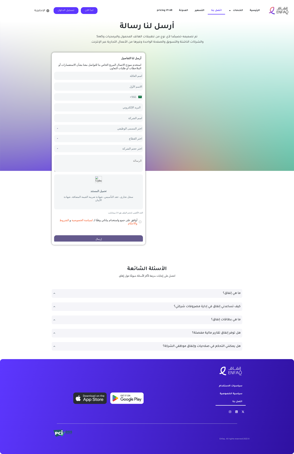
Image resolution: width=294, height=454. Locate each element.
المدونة (183, 10)
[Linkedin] (236, 411)
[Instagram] (230, 411)
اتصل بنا (216, 10)
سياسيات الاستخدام (230, 386)
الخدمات (238, 10)
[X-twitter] (243, 411)
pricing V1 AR (164, 10)
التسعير (199, 10)
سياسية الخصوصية (231, 394)
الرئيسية (255, 10)
